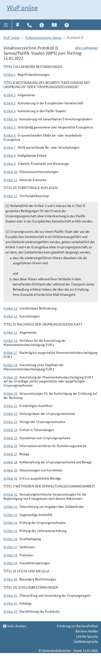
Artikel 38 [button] (10, 554)
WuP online (22, 7)
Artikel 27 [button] (10, 453)
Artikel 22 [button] (10, 413)
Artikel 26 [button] (10, 445)
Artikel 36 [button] (10, 538)
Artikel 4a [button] (10, 118)
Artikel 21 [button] (10, 405)
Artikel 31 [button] (10, 494)
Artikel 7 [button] (9, 147)
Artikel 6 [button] (9, 135)
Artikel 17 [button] (10, 352)
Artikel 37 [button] (10, 546)
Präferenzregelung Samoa (43, 37)
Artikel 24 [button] (10, 429)
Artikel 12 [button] (10, 195)
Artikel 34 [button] (10, 522)
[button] (6, 24)
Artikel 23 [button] (10, 421)
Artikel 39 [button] (10, 562)
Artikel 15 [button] (10, 332)
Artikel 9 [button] (9, 163)
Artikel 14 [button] (10, 315)
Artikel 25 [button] (10, 437)
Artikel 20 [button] (10, 393)
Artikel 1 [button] (9, 74)
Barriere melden (87, 630)
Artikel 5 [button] (9, 127)
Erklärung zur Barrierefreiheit (77, 625)
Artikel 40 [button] (10, 579)
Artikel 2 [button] (9, 94)
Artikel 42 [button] (10, 603)
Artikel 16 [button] (10, 340)
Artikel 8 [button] (9, 155)
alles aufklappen (86, 47)
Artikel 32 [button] (10, 506)
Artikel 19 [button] (10, 377)
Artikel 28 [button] (10, 461)
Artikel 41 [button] (10, 595)
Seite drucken (16, 625)
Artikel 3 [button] (9, 102)
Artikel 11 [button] (10, 179)
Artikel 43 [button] (10, 611)
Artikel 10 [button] (10, 171)
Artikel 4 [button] (9, 110)
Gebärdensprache (86, 641)
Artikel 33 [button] (10, 514)
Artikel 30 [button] (10, 478)
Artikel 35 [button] (10, 530)
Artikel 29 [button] (10, 470)
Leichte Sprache (87, 636)
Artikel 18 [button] (10, 364)
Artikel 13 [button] (10, 308)
